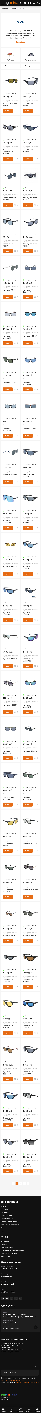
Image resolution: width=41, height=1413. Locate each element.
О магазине (5, 1241)
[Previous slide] (36, 1306)
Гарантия (4, 1212)
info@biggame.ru (8, 1292)
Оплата (3, 1206)
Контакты (4, 1244)
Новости (4, 1231)
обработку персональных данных (27, 1382)
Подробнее (20, 42)
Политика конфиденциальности (12, 1250)
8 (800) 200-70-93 (9, 1269)
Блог (2, 1227)
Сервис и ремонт (7, 1215)
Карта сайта (5, 1256)
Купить (7, 110)
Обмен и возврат (7, 1218)
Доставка (4, 1209)
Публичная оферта (7, 1247)
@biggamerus (6, 1276)
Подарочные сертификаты (10, 1224)
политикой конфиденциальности (12, 1380)
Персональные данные (9, 1253)
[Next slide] (39, 1306)
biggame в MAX (7, 1284)
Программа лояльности (9, 1221)
